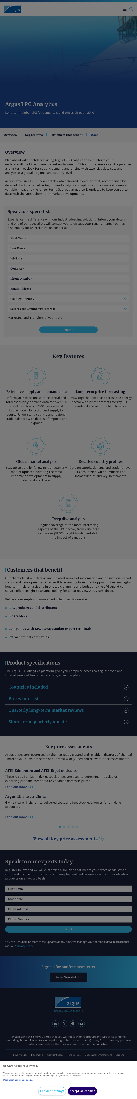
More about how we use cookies (18, 1080)
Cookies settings (52, 1091)
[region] (68, 1080)
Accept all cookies (82, 1091)
